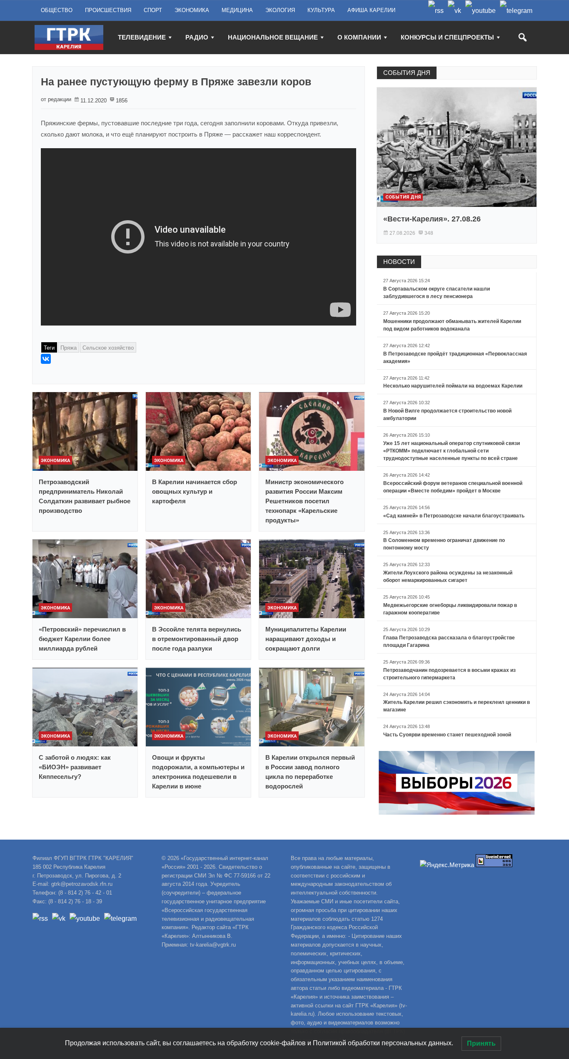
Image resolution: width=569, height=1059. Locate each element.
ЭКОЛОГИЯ (280, 10)
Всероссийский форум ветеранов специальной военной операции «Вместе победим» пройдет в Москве (452, 487)
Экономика (55, 460)
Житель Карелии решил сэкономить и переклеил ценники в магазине (456, 706)
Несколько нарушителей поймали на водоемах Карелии (452, 386)
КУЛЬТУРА (321, 10)
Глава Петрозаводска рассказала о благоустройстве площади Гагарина (449, 641)
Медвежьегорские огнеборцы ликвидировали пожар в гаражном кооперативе (450, 609)
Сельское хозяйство (108, 348)
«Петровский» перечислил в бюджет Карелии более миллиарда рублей (82, 639)
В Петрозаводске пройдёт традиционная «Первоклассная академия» (455, 357)
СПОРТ (153, 10)
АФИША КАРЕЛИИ (371, 10)
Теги (49, 348)
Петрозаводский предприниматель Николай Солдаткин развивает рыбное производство (84, 496)
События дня (403, 197)
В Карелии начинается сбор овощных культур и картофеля (194, 491)
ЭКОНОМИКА (192, 10)
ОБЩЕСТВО (56, 10)
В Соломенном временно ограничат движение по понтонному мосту (444, 544)
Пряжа (68, 348)
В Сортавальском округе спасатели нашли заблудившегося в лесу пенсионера (436, 292)
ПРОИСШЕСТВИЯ (108, 10)
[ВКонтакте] (46, 359)
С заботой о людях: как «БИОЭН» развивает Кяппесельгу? (75, 767)
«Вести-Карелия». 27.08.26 (432, 219)
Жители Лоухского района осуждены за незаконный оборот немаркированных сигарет (447, 576)
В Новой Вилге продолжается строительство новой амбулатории (447, 414)
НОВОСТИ (399, 261)
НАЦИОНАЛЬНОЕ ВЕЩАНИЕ (273, 37)
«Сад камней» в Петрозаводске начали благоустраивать (453, 516)
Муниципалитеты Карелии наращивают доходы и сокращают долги (305, 639)
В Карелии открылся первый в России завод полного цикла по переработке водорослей (310, 772)
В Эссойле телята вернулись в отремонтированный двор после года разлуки (196, 639)
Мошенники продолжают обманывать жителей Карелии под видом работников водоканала (452, 325)
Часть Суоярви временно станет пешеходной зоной (447, 735)
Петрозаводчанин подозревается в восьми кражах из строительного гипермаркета (449, 674)
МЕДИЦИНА (237, 10)
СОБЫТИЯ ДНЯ (406, 72)
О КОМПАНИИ (359, 37)
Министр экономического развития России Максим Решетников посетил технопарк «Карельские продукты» (304, 501)
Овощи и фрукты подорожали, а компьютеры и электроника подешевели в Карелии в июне (198, 772)
